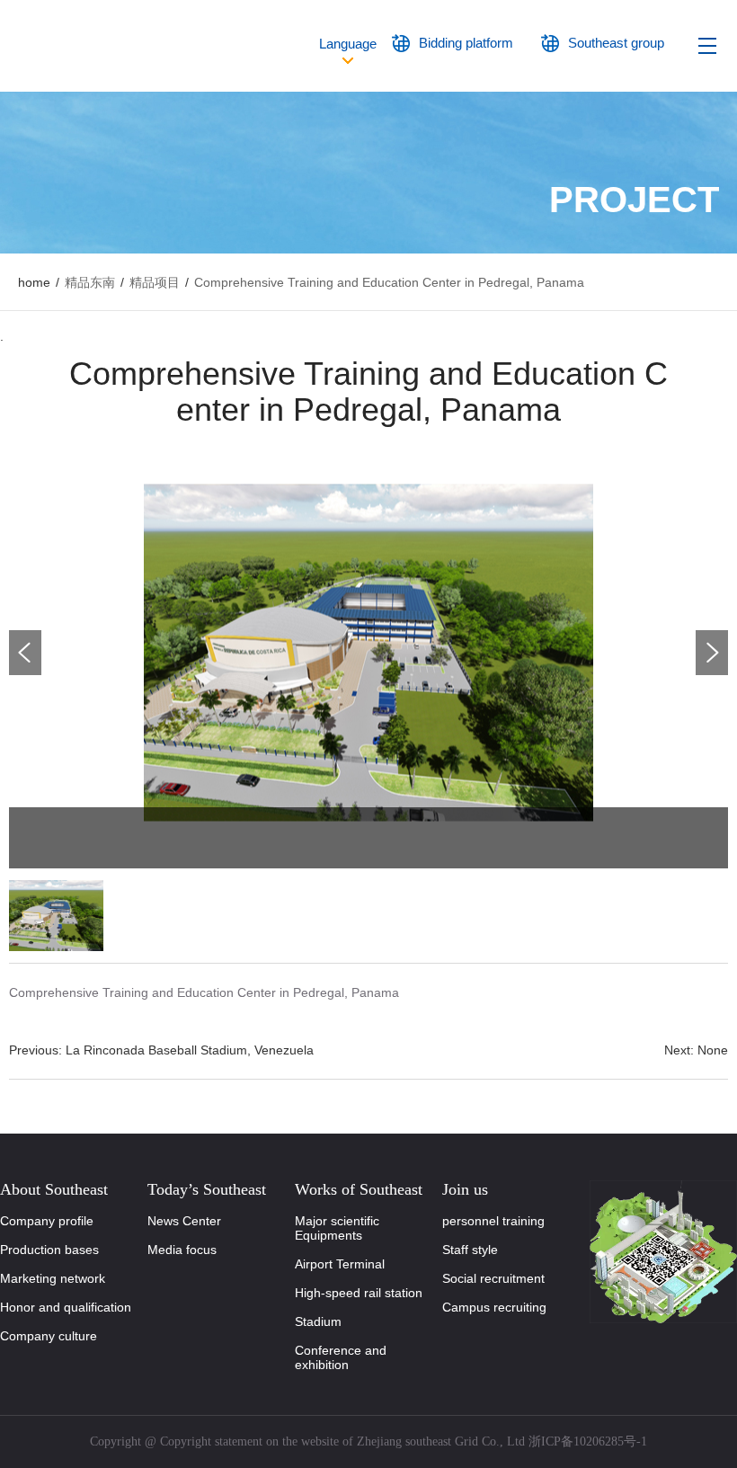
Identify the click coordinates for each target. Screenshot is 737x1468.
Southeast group (616, 42)
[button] (712, 652)
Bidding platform (466, 42)
